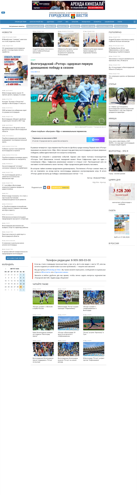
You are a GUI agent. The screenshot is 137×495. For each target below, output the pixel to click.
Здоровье (50, 22)
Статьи (112, 84)
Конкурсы (97, 22)
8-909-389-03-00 (81, 260)
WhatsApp (51, 270)
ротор (103, 182)
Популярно (115, 32)
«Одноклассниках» (61, 272)
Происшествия (20, 22)
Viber (59, 270)
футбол (96, 182)
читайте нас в (60, 187)
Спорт (60, 22)
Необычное (86, 22)
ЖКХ (67, 22)
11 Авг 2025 (34, 71)
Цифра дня (114, 179)
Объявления (109, 22)
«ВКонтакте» (46, 272)
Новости (7, 32)
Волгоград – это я (118, 151)
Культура (75, 22)
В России (114, 243)
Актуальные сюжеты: (17, 26)
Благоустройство (36, 22)
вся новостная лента (15, 258)
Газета (120, 22)
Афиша (113, 118)
